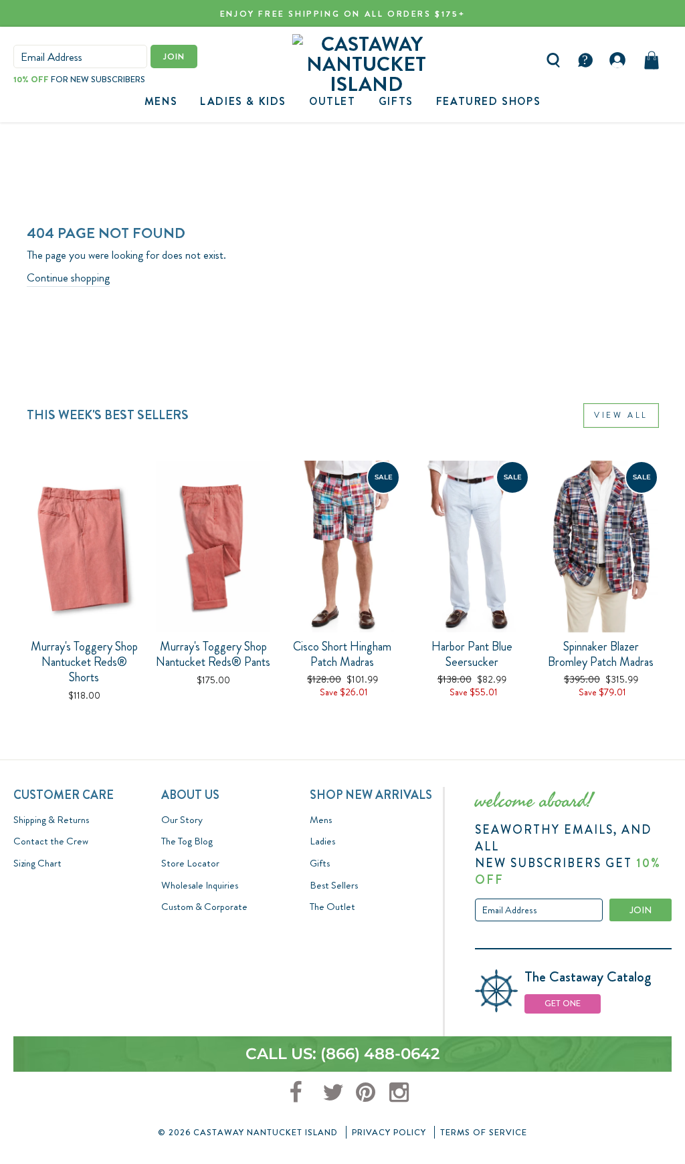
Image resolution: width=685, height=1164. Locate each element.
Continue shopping (68, 277)
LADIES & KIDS (243, 101)
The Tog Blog (187, 841)
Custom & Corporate (204, 906)
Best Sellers (334, 885)
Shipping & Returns (51, 819)
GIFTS (396, 101)
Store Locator (190, 863)
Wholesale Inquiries (199, 885)
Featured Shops (488, 101)
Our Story (182, 819)
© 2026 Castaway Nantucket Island (248, 1132)
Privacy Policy (389, 1132)
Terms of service (483, 1132)
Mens (160, 101)
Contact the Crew (50, 841)
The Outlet (332, 906)
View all (621, 415)
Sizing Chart (37, 863)
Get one (563, 1003)
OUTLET (332, 101)
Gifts (320, 863)
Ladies (322, 841)
